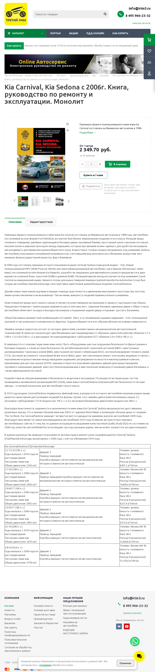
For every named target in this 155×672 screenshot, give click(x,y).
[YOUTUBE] (127, 626)
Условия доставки (44, 610)
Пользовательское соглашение (16, 641)
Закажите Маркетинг (46, 623)
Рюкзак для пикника (75, 605)
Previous (13, 201)
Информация (43, 598)
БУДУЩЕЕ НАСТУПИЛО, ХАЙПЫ (75, 632)
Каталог (18, 33)
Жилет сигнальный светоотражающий (74, 612)
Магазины (10, 614)
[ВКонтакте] (119, 626)
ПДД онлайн (95, 33)
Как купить (120, 33)
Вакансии (10, 623)
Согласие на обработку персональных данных (18, 649)
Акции (73, 33)
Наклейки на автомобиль (70, 624)
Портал (55, 33)
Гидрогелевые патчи (75, 618)
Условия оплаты (43, 605)
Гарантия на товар (44, 614)
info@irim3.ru (139, 8)
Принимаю (125, 663)
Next (68, 201)
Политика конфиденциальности (17, 633)
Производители (43, 618)
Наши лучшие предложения (73, 600)
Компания (12, 598)
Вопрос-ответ (13, 618)
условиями (45, 665)
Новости (10, 610)
